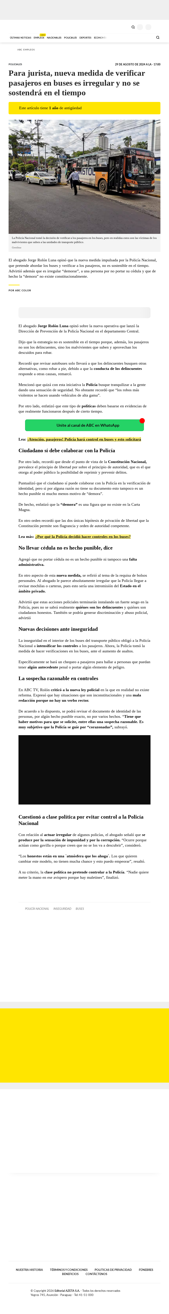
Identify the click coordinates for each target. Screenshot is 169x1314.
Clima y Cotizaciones (125, 26)
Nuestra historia (29, 1270)
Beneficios (70, 1274)
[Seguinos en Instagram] (158, 1292)
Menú (157, 27)
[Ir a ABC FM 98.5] (144, 37)
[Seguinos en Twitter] (149, 1292)
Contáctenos (96, 1274)
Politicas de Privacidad (113, 1270)
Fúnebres (146, 1270)
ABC (17, 26)
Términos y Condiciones (69, 1270)
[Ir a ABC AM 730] (127, 37)
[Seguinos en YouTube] (154, 1292)
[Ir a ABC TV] (115, 37)
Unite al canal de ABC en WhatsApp (88, 425)
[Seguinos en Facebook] (145, 1292)
